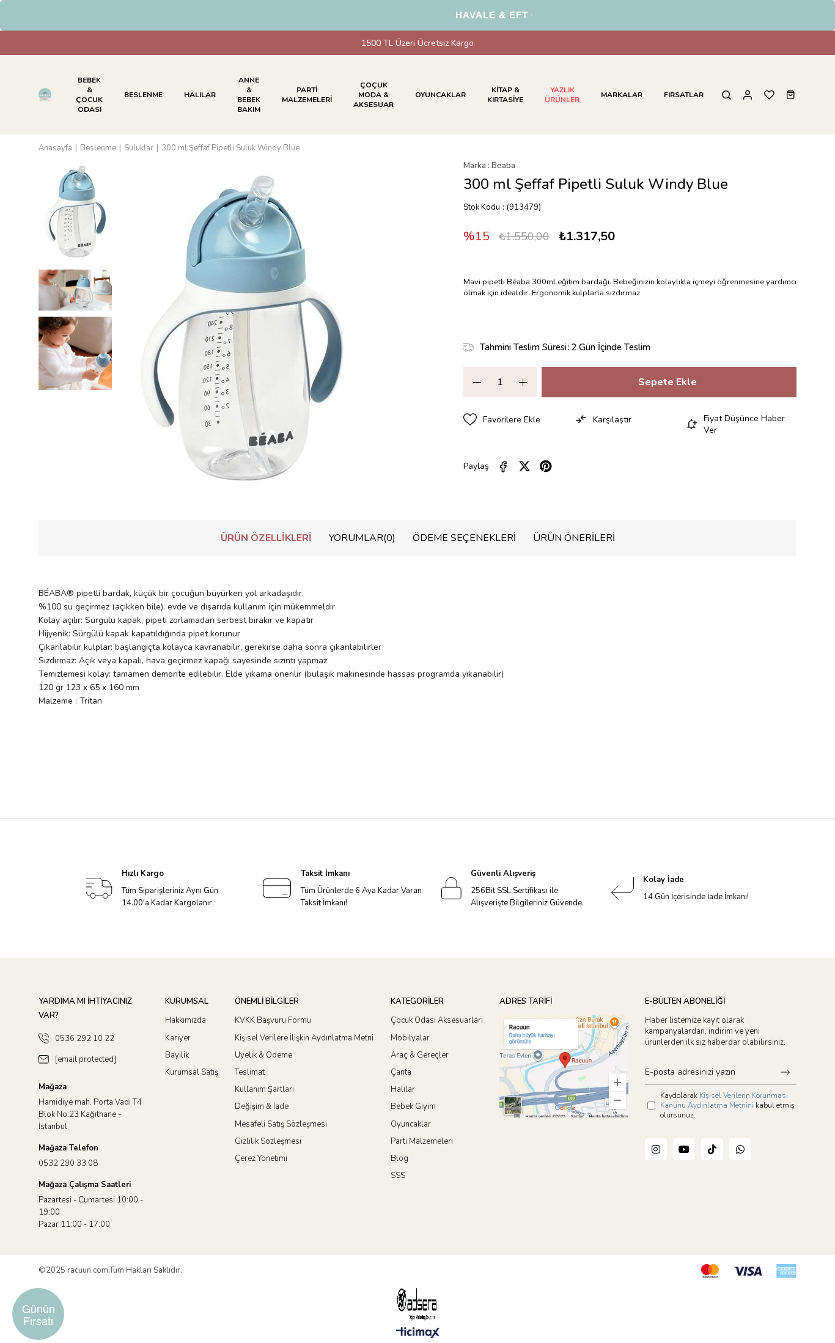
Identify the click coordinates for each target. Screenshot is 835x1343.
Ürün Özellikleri (266, 538)
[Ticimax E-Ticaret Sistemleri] (418, 1333)
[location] (563, 1066)
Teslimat (250, 1072)
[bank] (748, 1271)
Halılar (403, 1089)
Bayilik (177, 1055)
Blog (399, 1158)
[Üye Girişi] (747, 95)
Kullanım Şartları (264, 1089)
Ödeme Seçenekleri (464, 538)
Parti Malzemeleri (422, 1141)
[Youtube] (684, 1149)
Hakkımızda (185, 1020)
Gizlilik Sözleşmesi (268, 1141)
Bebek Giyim (413, 1106)
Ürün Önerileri (574, 538)
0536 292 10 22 (84, 1038)
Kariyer (178, 1037)
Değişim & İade (262, 1106)
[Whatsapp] (740, 1149)
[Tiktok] (712, 1149)
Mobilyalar (410, 1037)
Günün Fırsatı (38, 1314)
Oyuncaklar (411, 1124)
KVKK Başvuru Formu (273, 1020)
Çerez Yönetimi (261, 1158)
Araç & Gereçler (420, 1055)
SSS (398, 1175)
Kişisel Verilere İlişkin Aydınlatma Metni (304, 1037)
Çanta (401, 1072)
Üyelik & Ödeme (263, 1055)
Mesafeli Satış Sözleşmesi (281, 1124)
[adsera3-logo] (417, 1304)
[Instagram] (656, 1149)
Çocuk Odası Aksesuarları (437, 1020)
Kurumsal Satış (191, 1072)
